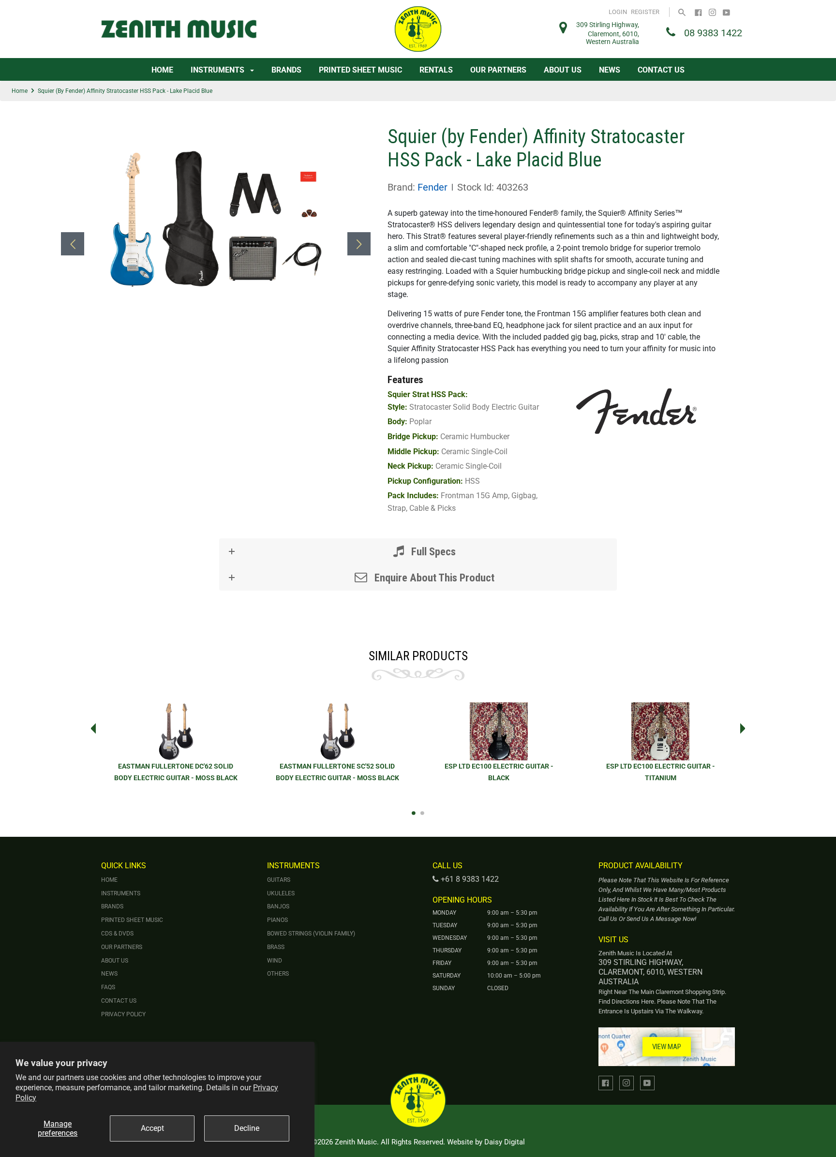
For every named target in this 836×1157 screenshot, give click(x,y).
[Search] (682, 11)
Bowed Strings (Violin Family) (311, 933)
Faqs (108, 987)
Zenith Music (356, 1142)
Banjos (278, 906)
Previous (90, 728)
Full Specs (432, 551)
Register (645, 11)
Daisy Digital (504, 1142)
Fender (433, 187)
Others (278, 973)
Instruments (218, 69)
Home (162, 69)
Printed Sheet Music (360, 69)
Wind (274, 960)
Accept (152, 1128)
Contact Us (661, 69)
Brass (275, 947)
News (609, 69)
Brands (286, 69)
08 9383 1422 (713, 33)
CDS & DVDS (117, 933)
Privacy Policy (123, 1014)
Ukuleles (281, 893)
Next (745, 728)
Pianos (277, 920)
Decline (246, 1128)
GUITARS (278, 879)
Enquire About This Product (433, 577)
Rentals (436, 69)
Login (618, 11)
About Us (563, 69)
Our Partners (498, 69)
